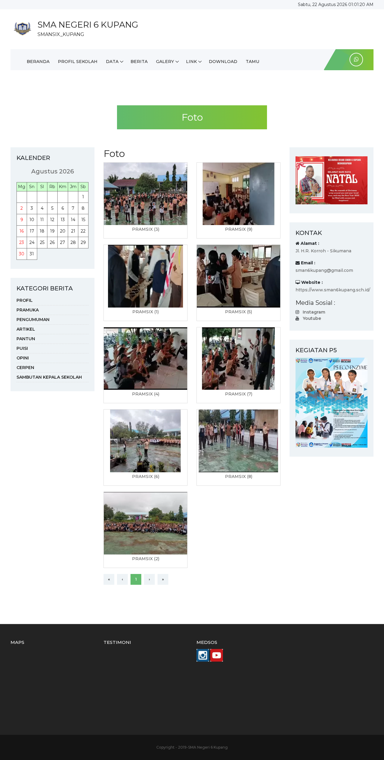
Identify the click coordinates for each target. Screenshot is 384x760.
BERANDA (38, 61)
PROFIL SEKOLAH (78, 61)
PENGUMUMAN (33, 319)
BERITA (139, 61)
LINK (191, 61)
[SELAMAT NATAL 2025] (332, 180)
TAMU (252, 61)
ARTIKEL (25, 329)
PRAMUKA (27, 310)
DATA (112, 61)
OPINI (22, 358)
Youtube (312, 318)
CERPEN (25, 367)
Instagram (314, 312)
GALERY (165, 61)
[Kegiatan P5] (332, 402)
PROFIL (24, 300)
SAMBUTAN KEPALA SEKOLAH (49, 377)
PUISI (22, 348)
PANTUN (25, 338)
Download (223, 61)
